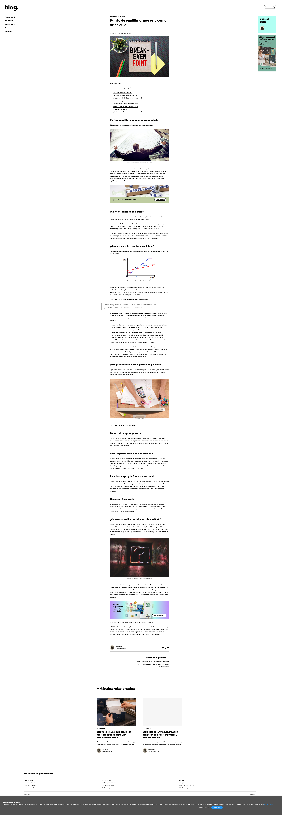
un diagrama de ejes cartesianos (139, 288)
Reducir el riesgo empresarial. (122, 101)
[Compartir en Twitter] (168, 647)
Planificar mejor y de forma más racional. (125, 106)
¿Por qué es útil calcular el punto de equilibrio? (127, 98)
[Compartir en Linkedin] (165, 648)
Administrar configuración (204, 807)
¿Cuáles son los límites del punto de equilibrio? (127, 112)
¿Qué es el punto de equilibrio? (122, 93)
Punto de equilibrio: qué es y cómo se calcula (125, 88)
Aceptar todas (217, 807)
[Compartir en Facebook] (163, 648)
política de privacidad (268, 804)
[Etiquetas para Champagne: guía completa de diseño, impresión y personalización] (162, 712)
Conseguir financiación (120, 109)
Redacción (113, 34)
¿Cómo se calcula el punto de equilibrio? (125, 95)
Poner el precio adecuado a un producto (125, 104)
